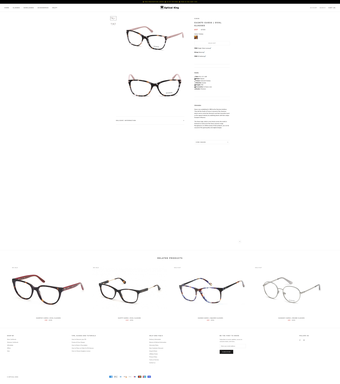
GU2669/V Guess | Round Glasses (291, 318)
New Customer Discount (156, 348)
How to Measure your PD (79, 339)
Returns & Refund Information (157, 342)
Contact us (152, 363)
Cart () (332, 7)
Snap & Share (153, 351)
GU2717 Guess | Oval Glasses (129, 318)
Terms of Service (154, 360)
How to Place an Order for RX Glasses (83, 348)
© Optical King (12, 377)
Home (6, 7)
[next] (334, 291)
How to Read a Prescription (79, 345)
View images (201, 142)
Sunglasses (29, 7)
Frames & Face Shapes (78, 342)
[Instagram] (304, 340)
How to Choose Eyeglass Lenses (81, 351)
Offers (9, 348)
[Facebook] (300, 340)
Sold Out (212, 43)
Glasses (16, 7)
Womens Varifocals (12, 342)
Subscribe (226, 352)
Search (323, 7)
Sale (8, 351)
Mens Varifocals (11, 339)
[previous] (6, 291)
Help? (54, 7)
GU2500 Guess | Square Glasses (210, 318)
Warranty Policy (153, 345)
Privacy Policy (153, 357)
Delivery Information (126, 120)
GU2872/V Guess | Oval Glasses (48, 318)
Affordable (10, 345)
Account (313, 7)
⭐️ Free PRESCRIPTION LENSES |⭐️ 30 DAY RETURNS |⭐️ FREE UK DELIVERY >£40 (170, 1)
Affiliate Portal (153, 354)
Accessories (43, 7)
